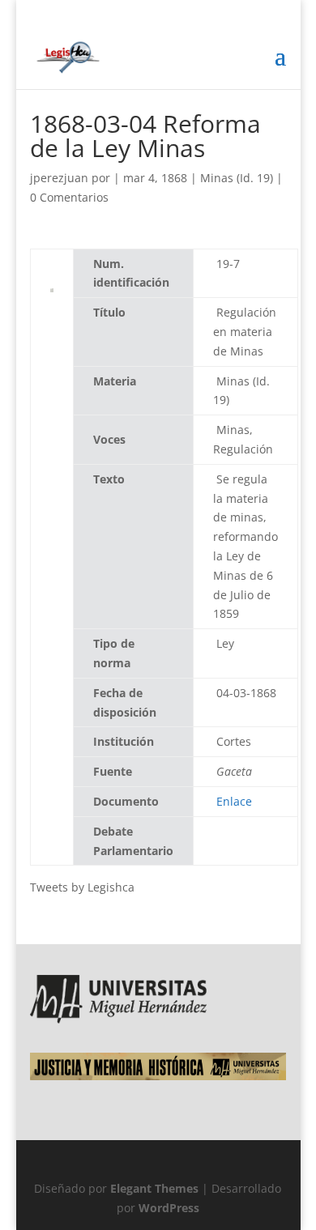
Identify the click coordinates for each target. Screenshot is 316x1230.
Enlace (234, 801)
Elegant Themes (154, 1188)
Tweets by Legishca (82, 887)
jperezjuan (59, 177)
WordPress (169, 1207)
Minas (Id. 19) (236, 177)
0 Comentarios (69, 197)
